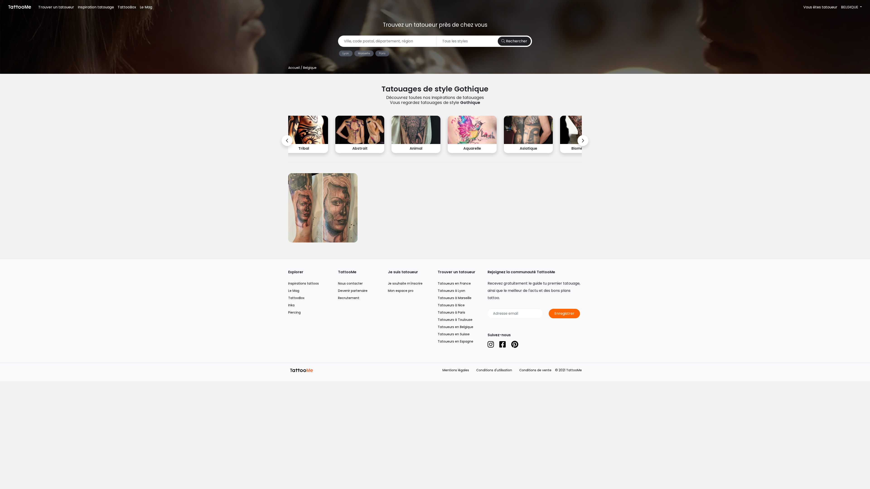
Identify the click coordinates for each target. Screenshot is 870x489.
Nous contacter (350, 283)
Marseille (364, 53)
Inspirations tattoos (303, 283)
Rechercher (516, 41)
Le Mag (146, 7)
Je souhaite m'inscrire (405, 283)
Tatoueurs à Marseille (454, 298)
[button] (287, 140)
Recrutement (348, 298)
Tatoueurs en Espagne (455, 341)
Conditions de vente (535, 370)
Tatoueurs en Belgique (455, 327)
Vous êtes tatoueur (820, 7)
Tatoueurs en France (454, 283)
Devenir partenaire (352, 290)
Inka (291, 305)
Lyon (346, 53)
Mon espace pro (400, 290)
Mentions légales (455, 370)
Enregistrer (564, 313)
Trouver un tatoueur (56, 7)
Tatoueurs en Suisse (454, 334)
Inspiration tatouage (96, 7)
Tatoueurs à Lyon (451, 290)
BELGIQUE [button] (850, 7)
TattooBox (127, 7)
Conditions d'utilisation (494, 370)
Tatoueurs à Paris (451, 312)
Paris (382, 53)
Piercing (294, 312)
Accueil (294, 67)
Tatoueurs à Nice (451, 305)
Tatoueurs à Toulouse (455, 319)
